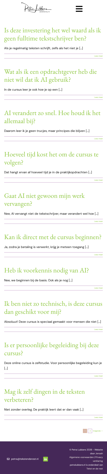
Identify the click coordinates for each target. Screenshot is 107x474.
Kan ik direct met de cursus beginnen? (53, 236)
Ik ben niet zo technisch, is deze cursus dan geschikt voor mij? (53, 307)
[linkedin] (45, 459)
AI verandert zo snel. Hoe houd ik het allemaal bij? (52, 116)
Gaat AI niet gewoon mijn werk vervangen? (44, 199)
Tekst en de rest (95, 468)
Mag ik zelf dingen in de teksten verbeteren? (44, 395)
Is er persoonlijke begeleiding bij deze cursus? (51, 348)
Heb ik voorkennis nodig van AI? (46, 270)
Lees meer (98, 56)
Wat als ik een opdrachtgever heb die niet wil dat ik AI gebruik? (50, 75)
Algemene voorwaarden (81, 457)
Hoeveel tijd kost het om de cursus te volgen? (51, 158)
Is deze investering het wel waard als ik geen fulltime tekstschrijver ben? (52, 34)
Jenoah (99, 453)
